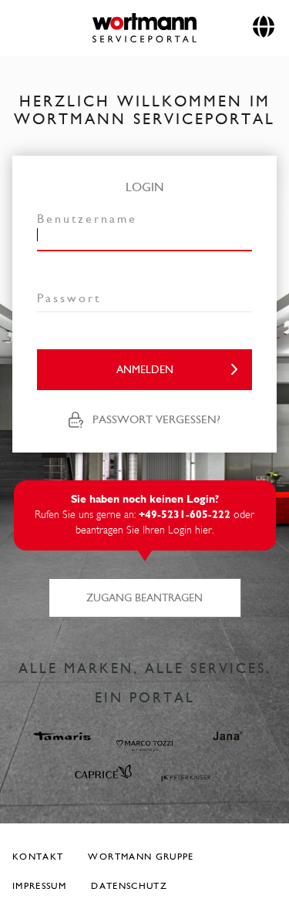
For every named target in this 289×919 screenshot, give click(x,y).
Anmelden (144, 369)
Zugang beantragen (144, 597)
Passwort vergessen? (156, 419)
